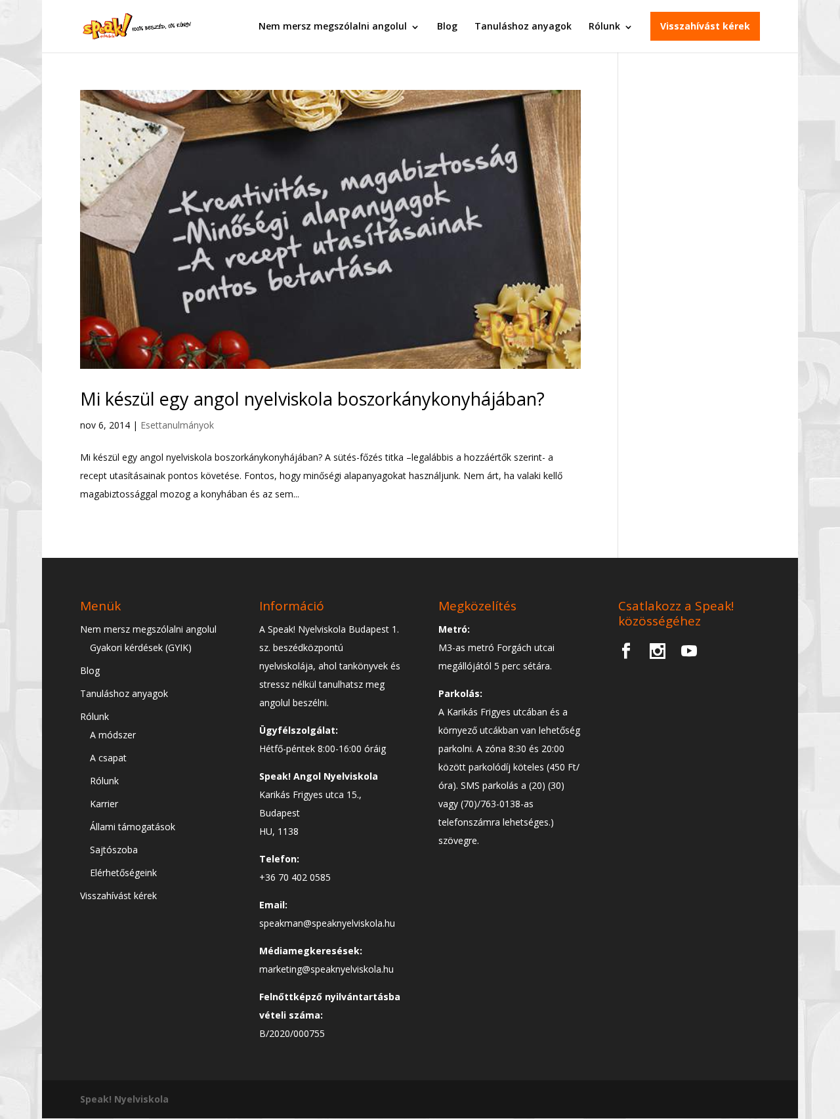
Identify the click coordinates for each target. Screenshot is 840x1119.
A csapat (108, 757)
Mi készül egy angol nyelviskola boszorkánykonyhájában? (312, 399)
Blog (447, 26)
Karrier (104, 803)
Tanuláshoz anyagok (523, 26)
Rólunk (604, 26)
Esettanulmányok (177, 425)
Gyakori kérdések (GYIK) (141, 647)
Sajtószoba (114, 849)
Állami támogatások (132, 826)
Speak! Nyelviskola (124, 1099)
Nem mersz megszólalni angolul (333, 26)
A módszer (113, 734)
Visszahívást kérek (705, 26)
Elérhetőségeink (123, 872)
